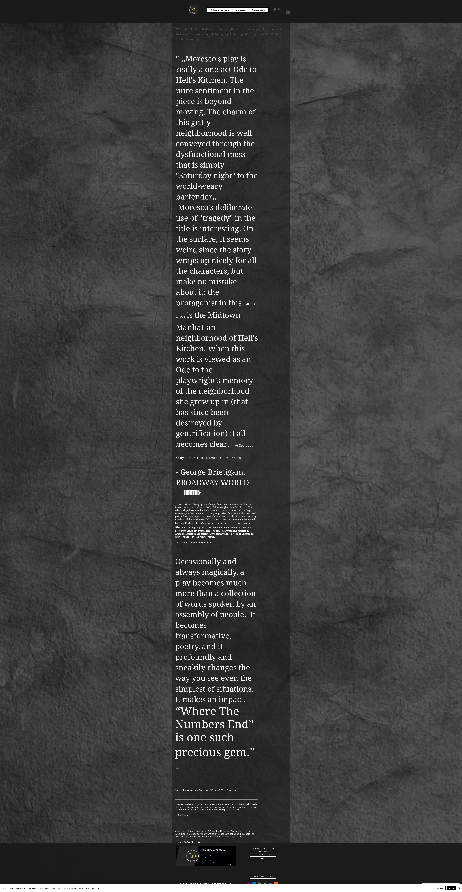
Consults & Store (263, 855)
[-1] (259, 884)
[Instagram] (249, 884)
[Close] (459, 888)
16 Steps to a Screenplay (263, 849)
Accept (451, 888)
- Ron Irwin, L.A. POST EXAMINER (193, 542)
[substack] (276, 884)
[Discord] (270, 884)
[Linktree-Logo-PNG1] (265, 884)
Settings (440, 888)
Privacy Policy (95, 888)
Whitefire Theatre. (205, 536)
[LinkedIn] (254, 884)
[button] (288, 11)
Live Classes (263, 852)
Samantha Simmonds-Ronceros (192, 790)
